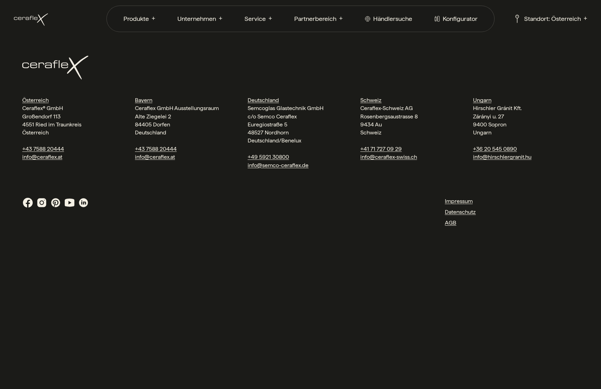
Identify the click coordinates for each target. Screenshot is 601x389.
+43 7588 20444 (43, 149)
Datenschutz (460, 212)
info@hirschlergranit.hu (502, 157)
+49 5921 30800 (268, 157)
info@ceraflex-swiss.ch (388, 157)
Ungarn (482, 100)
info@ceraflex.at (42, 157)
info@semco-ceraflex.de (278, 165)
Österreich (35, 100)
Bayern (143, 100)
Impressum (459, 201)
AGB (450, 222)
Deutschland (263, 100)
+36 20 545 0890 (495, 149)
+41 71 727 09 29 (381, 149)
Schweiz (371, 100)
